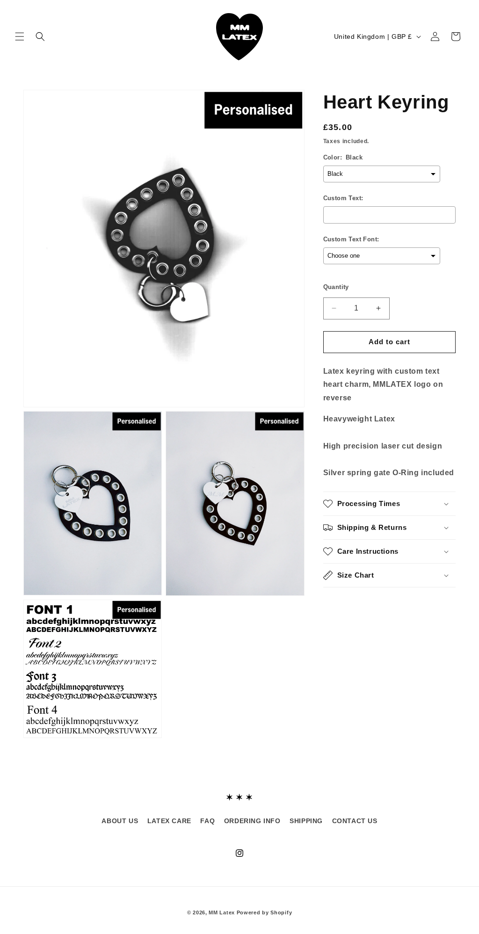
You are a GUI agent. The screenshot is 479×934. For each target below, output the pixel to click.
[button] (19, 36)
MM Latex (222, 912)
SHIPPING (306, 821)
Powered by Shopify (264, 912)
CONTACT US (354, 821)
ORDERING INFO (252, 821)
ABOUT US (120, 821)
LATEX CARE (169, 821)
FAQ (207, 821)
